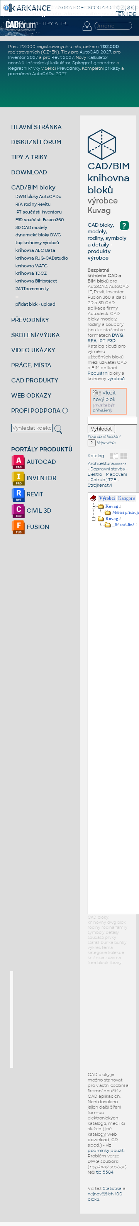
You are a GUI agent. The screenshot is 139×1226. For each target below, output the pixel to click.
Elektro (95, 474)
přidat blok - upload (35, 304)
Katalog (96, 455)
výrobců (116, 378)
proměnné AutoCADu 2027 (37, 73)
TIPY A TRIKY (29, 157)
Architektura (107, 463)
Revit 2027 (62, 57)
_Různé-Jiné (123, 525)
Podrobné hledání (104, 436)
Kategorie (126, 498)
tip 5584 (105, 1172)
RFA (92, 340)
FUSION (37, 526)
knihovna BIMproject (36, 281)
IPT (101, 340)
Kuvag (111, 506)
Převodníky (68, 68)
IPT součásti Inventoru (38, 212)
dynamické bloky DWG (38, 235)
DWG (118, 335)
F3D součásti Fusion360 (39, 219)
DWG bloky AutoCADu (38, 196)
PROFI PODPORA (36, 410)
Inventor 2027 (23, 57)
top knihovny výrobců (37, 242)
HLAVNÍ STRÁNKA (36, 127)
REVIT (34, 494)
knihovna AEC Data (35, 250)
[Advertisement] (71, 1019)
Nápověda (105, 443)
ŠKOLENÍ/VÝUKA (35, 335)
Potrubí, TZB (103, 479)
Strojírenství (100, 485)
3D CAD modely (31, 227)
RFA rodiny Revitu (33, 204)
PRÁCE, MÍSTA (31, 365)
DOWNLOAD (29, 172)
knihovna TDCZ (31, 273)
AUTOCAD (40, 461)
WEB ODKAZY (31, 395)
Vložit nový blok (104, 396)
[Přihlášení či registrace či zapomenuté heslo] (86, 30)
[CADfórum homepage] (20, 29)
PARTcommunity (32, 288)
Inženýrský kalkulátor (48, 62)
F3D (111, 340)
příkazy (112, 68)
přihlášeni (101, 410)
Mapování (116, 474)
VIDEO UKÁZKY (33, 350)
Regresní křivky (24, 68)
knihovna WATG (31, 266)
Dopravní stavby (107, 469)
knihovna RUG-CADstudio (41, 258)
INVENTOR (40, 478)
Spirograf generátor (93, 62)
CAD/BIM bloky (33, 187)
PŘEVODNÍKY (30, 320)
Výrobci (106, 498)
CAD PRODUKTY (34, 380)
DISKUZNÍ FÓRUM (36, 142)
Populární (98, 373)
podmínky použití (106, 1150)
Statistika (112, 1188)
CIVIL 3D (38, 510)
